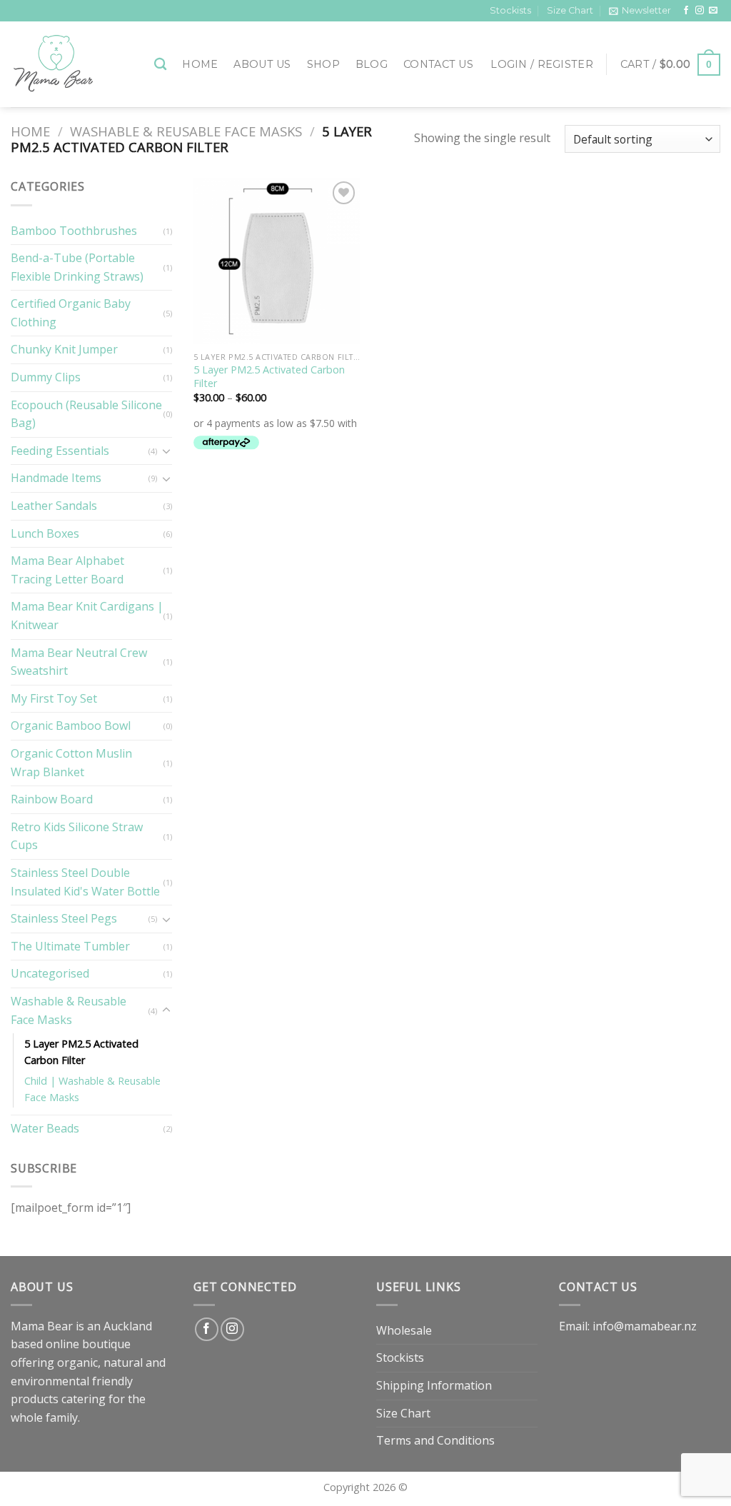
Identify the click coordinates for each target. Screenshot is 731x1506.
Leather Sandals (54, 505)
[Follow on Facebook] (686, 11)
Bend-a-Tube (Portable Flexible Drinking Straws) (77, 267)
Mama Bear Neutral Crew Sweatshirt (79, 662)
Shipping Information (434, 1385)
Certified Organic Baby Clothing (71, 313)
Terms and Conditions (435, 1440)
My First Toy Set (54, 698)
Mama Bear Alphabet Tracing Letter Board (67, 570)
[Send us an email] (713, 11)
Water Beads (45, 1128)
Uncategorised (50, 973)
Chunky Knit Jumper (64, 349)
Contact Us (438, 64)
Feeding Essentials (60, 450)
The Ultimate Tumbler (70, 946)
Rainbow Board (52, 799)
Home (200, 64)
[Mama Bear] (72, 64)
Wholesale (404, 1330)
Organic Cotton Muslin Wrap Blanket (71, 763)
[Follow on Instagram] (699, 11)
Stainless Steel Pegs (64, 918)
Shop (323, 64)
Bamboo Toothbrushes (74, 231)
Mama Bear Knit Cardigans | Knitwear (87, 615)
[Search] (160, 64)
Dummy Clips (46, 377)
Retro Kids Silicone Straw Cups (77, 836)
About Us (262, 64)
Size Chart (570, 10)
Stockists (510, 10)
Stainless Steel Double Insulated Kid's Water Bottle (85, 882)
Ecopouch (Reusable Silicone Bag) (86, 414)
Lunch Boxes (45, 533)
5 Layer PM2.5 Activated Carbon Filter (81, 1052)
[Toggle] (166, 450)
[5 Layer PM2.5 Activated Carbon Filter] (276, 261)
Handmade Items (56, 478)
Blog (372, 64)
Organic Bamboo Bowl (71, 725)
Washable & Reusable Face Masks (186, 131)
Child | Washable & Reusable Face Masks (92, 1089)
